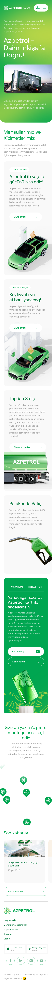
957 (29, 8)
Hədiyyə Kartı (35, 586)
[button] (6, 800)
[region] (26, 797)
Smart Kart (17, 586)
